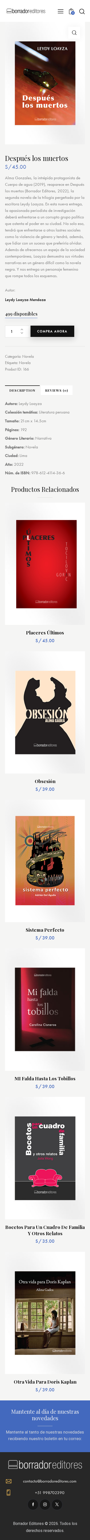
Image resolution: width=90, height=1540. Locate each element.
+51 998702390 (49, 1492)
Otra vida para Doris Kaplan (45, 1382)
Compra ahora (52, 331)
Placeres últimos (45, 632)
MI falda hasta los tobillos (45, 1078)
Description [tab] (22, 390)
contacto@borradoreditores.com (49, 1481)
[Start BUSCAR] (82, 11)
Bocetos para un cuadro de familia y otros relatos (45, 1230)
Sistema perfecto (45, 930)
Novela (28, 356)
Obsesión (45, 781)
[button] (74, 33)
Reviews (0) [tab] (56, 390)
